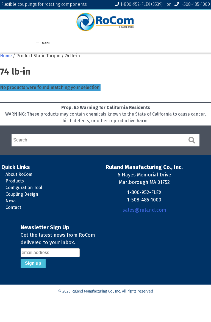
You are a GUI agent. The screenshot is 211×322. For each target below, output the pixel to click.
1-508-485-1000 (195, 4)
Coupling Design (21, 194)
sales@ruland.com (144, 210)
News (10, 200)
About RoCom (18, 174)
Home (6, 55)
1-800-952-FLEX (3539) (141, 4)
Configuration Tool (23, 187)
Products (14, 181)
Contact (13, 207)
